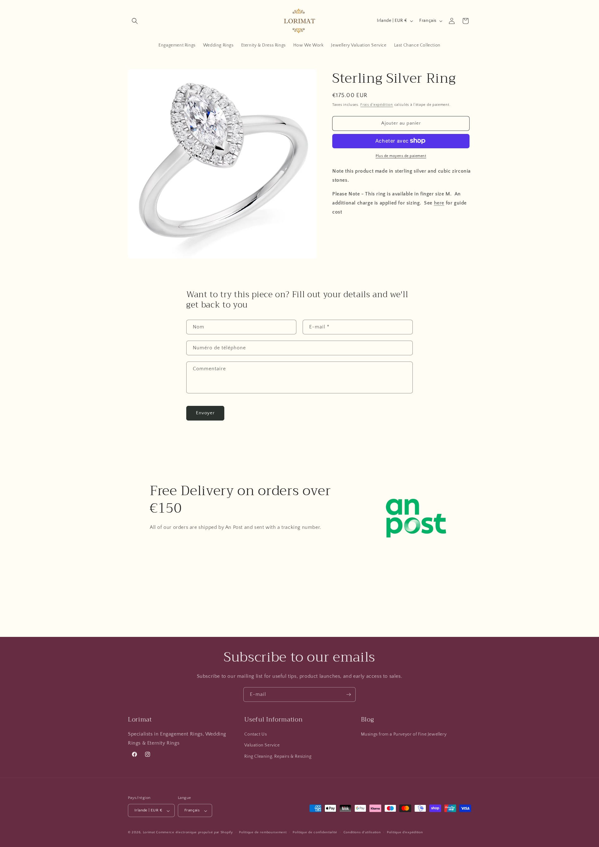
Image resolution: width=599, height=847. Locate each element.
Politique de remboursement (262, 832)
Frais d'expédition (376, 105)
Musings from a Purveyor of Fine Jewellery (404, 734)
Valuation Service (262, 745)
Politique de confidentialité (315, 832)
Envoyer (205, 413)
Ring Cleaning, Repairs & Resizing (277, 756)
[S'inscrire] (348, 694)
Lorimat (149, 833)
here (439, 202)
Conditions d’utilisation (362, 832)
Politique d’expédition (405, 832)
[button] (135, 21)
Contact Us (255, 734)
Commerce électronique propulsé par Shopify (194, 833)
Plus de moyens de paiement (401, 156)
